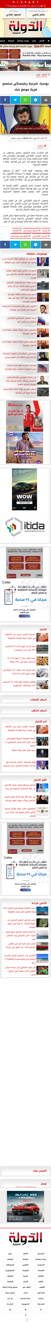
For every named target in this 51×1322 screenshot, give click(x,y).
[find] (22, 2)
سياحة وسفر (26, 1298)
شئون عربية (10, 1292)
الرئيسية (41, 1253)
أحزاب (25, 1292)
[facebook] (37, 2)
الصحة (25, 1276)
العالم (41, 1281)
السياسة (41, 1264)
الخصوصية (26, 1304)
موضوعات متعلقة (37, 253)
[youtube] (29, 2)
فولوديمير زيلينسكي (19, 236)
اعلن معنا (41, 1304)
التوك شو (27, 1287)
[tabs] (14, 2)
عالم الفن (41, 1292)
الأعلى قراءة (39, 903)
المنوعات (25, 1270)
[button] (3, 1206)
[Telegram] (36, 100)
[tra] (25, 874)
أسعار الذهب (39, 710)
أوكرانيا (16, 231)
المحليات (10, 1281)
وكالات (40, 146)
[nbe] (25, 65)
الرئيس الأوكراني (40, 236)
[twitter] (33, 2)
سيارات (41, 1298)
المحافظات (10, 1264)
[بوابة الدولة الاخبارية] (25, 1206)
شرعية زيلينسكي (30, 231)
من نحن (10, 1298)
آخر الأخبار (41, 721)
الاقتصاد (41, 1270)
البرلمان (10, 1259)
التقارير (25, 1264)
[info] (18, 2)
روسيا (45, 231)
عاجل (34, 41)
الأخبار (41, 41)
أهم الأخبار (40, 780)
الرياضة (11, 41)
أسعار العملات (38, 699)
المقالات (10, 1276)
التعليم (42, 1287)
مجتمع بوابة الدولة (10, 1287)
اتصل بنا (10, 1304)
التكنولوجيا (10, 1270)
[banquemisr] (25, 54)
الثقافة (41, 1276)
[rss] (25, 2)
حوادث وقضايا (23, 41)
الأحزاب (25, 1281)
